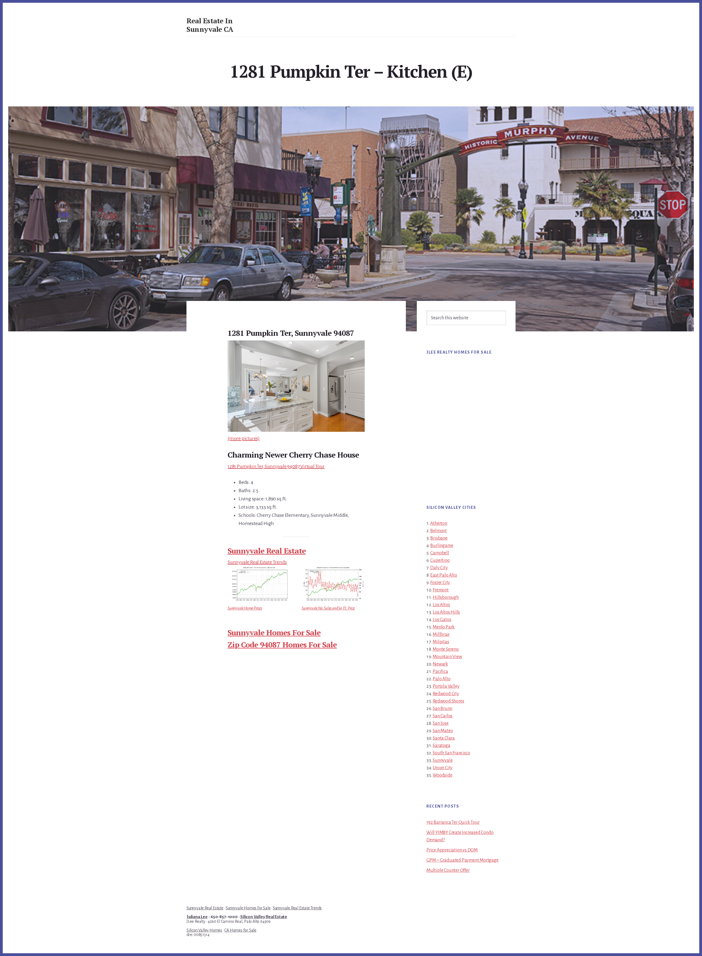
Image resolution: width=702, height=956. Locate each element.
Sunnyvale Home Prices (245, 608)
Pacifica (440, 671)
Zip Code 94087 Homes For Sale (282, 644)
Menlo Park (444, 627)
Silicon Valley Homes (204, 930)
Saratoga (441, 745)
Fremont (441, 590)
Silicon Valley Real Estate (263, 916)
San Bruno (442, 708)
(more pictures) (244, 438)
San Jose (440, 723)
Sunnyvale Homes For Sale (274, 632)
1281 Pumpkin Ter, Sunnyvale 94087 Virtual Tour (276, 466)
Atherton (438, 523)
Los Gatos (442, 619)
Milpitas (441, 641)
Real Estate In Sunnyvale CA (209, 25)
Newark (440, 664)
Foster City (440, 582)
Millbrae (441, 634)
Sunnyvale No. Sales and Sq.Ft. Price (328, 608)
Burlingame (441, 545)
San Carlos (442, 716)
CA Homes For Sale (240, 930)
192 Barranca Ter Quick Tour (453, 822)
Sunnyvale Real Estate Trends (257, 562)
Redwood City (446, 693)
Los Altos (441, 604)
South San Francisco (451, 753)
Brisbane (438, 538)
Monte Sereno (446, 649)
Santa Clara (444, 738)
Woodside (442, 775)
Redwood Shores (448, 701)
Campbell (439, 553)
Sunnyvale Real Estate (267, 551)
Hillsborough (446, 597)
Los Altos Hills (446, 612)
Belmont (438, 530)
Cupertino (439, 560)
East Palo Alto (443, 575)
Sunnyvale (442, 760)
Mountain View (447, 656)
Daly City (439, 567)
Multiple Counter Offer (448, 870)
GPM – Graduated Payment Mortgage (462, 860)
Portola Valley (446, 686)
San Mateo (443, 730)
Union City (442, 767)
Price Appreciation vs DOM (452, 850)
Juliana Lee (197, 916)
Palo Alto (441, 678)
